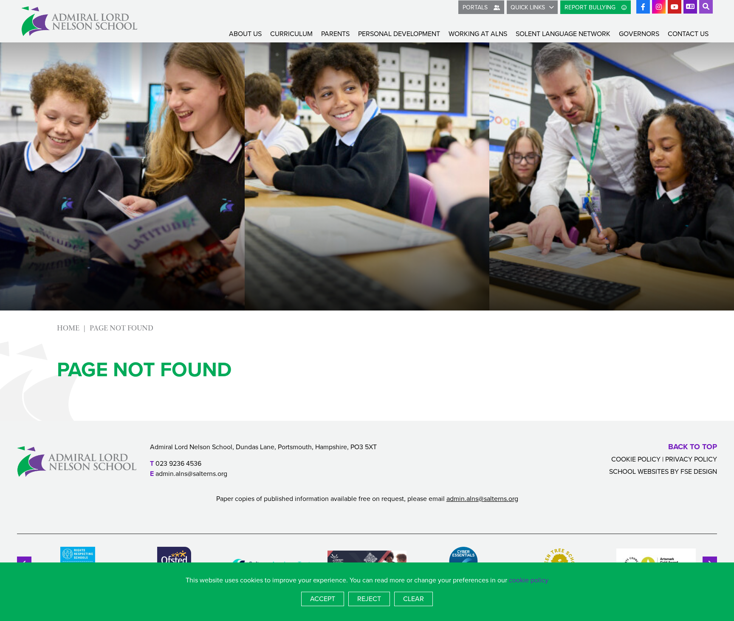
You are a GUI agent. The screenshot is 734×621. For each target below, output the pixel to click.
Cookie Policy (636, 459)
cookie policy (528, 580)
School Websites (639, 471)
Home (68, 328)
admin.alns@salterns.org (191, 473)
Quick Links (528, 7)
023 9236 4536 (178, 463)
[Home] (79, 21)
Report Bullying (591, 7)
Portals (476, 7)
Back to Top (692, 446)
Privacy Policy (691, 459)
